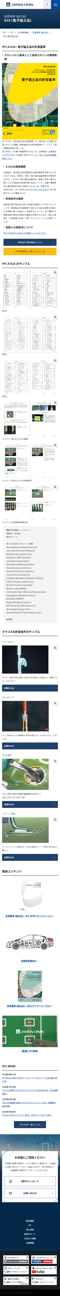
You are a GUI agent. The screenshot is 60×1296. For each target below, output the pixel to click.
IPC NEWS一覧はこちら (30, 1124)
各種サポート (30, 1234)
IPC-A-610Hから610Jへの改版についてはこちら (24, 233)
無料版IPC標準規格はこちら (30, 242)
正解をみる (9, 688)
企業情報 (30, 1242)
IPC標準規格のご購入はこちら (28, 251)
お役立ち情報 (30, 1238)
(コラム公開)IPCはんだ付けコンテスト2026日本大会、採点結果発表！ (30, 1092)
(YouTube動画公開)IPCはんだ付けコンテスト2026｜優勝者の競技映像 (29, 1104)
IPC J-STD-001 (41, 189)
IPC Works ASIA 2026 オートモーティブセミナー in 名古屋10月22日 (29, 1079)
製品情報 (30, 1220)
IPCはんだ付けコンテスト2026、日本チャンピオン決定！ (27, 1115)
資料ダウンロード (30, 1181)
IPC (30, 1225)
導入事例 (30, 1229)
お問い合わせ (30, 1193)
